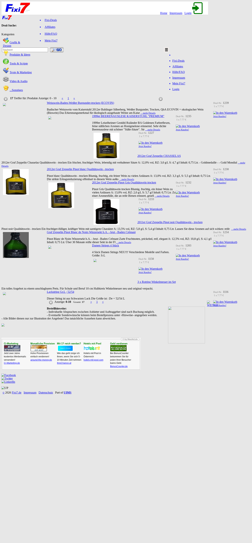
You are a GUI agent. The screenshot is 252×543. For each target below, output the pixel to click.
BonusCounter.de (119, 366)
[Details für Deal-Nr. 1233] (106, 211)
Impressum (176, 13)
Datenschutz (46, 392)
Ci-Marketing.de (12, 363)
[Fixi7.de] (7, 19)
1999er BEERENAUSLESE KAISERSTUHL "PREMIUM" (128, 116)
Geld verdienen (118, 343)
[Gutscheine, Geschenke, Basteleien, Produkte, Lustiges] (6, 54)
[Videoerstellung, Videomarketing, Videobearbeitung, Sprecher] (6, 81)
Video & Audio (18, 81)
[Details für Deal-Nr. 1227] (106, 145)
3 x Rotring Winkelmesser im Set (156, 281)
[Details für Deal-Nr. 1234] (16, 244)
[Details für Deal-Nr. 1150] (95, 260)
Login (187, 13)
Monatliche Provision (42, 343)
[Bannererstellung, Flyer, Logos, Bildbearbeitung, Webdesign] (6, 42)
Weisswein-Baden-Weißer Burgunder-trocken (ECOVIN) (80, 102)
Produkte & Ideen (20, 54)
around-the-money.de (41, 360)
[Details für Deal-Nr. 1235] (49, 117)
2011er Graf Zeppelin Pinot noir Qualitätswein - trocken (170, 222)
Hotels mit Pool (92, 343)
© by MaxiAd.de (130, 339)
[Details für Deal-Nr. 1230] (16, 181)
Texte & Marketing (21, 72)
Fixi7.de (16, 392)
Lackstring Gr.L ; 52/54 (60, 291)
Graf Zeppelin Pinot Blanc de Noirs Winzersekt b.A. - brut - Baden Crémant (91, 232)
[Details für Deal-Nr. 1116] (4, 293)
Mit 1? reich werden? (69, 343)
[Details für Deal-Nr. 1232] (61, 194)
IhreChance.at (64, 363)
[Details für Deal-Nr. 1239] (4, 104)
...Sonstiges (16, 90)
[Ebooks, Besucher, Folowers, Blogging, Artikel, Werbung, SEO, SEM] (6, 72)
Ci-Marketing (11, 343)
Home (163, 13)
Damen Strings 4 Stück (105, 245)
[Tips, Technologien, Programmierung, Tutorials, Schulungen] (6, 63)
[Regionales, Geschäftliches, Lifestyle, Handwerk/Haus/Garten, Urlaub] (6, 90)
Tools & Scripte (19, 63)
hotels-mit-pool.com (93, 360)
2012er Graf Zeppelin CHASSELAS (159, 155)
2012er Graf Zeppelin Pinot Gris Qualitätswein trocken (124, 182)
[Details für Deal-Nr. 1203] (49, 246)
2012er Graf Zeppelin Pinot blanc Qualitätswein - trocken (80, 169)
